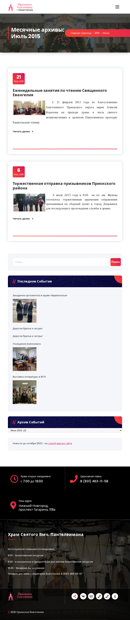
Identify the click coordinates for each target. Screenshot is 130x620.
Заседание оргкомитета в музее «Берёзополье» (40, 295)
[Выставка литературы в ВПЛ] (24, 392)
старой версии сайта (60, 443)
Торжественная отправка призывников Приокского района (64, 186)
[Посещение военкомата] (24, 359)
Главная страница (81, 33)
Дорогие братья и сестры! (27, 328)
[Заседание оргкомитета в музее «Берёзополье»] (24, 311)
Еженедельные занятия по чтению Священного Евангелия (60, 93)
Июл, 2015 (19, 78)
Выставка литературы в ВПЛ (29, 376)
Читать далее (21, 131)
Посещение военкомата (27, 343)
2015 (97, 33)
